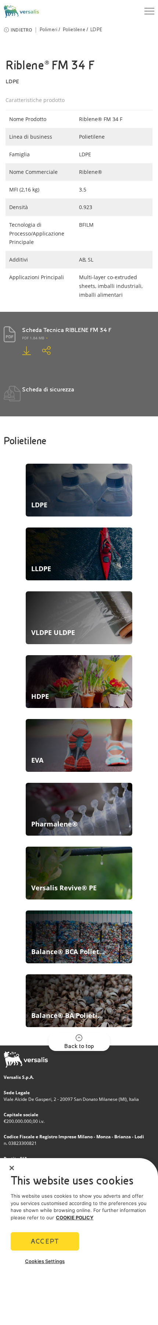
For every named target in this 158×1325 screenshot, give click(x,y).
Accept (45, 1241)
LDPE (96, 29)
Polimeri (49, 29)
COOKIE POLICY (74, 1217)
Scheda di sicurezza (48, 389)
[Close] (12, 1168)
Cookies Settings (45, 1261)
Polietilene (74, 29)
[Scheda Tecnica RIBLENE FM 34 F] (21, 350)
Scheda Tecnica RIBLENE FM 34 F (66, 329)
